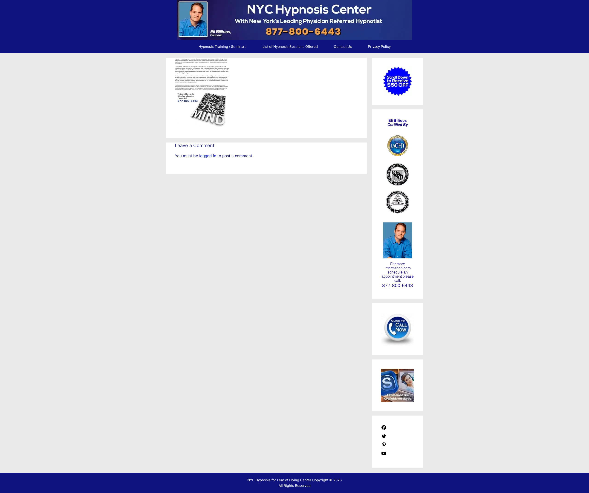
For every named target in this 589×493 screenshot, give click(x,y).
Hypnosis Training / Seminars (222, 46)
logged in (207, 156)
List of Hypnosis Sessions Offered (290, 46)
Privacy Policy (379, 46)
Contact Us (343, 46)
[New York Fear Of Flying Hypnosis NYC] (294, 19)
